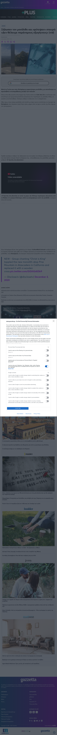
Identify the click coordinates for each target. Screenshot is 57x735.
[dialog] (28, 368)
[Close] (54, 321)
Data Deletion (20, 413)
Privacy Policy (37, 413)
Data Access (28, 413)
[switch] (47, 350)
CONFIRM (18, 408)
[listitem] (28, 347)
